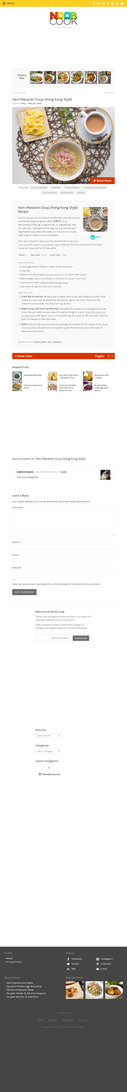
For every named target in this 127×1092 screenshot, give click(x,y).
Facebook (76, 958)
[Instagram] (103, 4)
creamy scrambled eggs (46, 244)
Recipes (81, 192)
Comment (17, 507)
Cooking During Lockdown (95, 187)
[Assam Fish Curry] (114, 990)
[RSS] (117, 4)
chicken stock (53, 274)
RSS (73, 968)
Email (16, 554)
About (9, 958)
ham (49, 342)
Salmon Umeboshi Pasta (20, 989)
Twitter (75, 963)
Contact (83, 1020)
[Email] (122, 4)
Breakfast (56, 187)
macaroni (57, 342)
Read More (103, 180)
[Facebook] (94, 4)
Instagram (106, 958)
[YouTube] (112, 4)
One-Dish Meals (49, 192)
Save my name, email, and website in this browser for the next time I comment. (56, 584)
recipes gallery (81, 616)
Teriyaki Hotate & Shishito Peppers (26, 993)
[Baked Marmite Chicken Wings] (75, 990)
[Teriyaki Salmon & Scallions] (91, 78)
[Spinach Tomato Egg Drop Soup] (50, 78)
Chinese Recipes (72, 187)
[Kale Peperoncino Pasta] (36, 78)
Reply (63, 472)
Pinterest (105, 963)
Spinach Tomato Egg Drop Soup (24, 986)
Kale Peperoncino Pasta (20, 982)
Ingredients (68, 1020)
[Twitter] (98, 4)
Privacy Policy (13, 961)
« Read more (23, 356)
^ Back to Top (64, 1013)
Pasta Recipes (67, 192)
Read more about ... (65, 619)
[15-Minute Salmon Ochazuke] (104, 78)
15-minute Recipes (39, 187)
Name (16, 542)
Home (41, 1020)
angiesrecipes (25, 471)
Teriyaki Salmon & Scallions (22, 996)
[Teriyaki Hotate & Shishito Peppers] (77, 78)
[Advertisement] (64, 39)
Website (16, 567)
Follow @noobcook (51, 774)
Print (98, 237)
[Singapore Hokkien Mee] (94, 990)
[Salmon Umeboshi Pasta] (63, 78)
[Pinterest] (108, 4)
